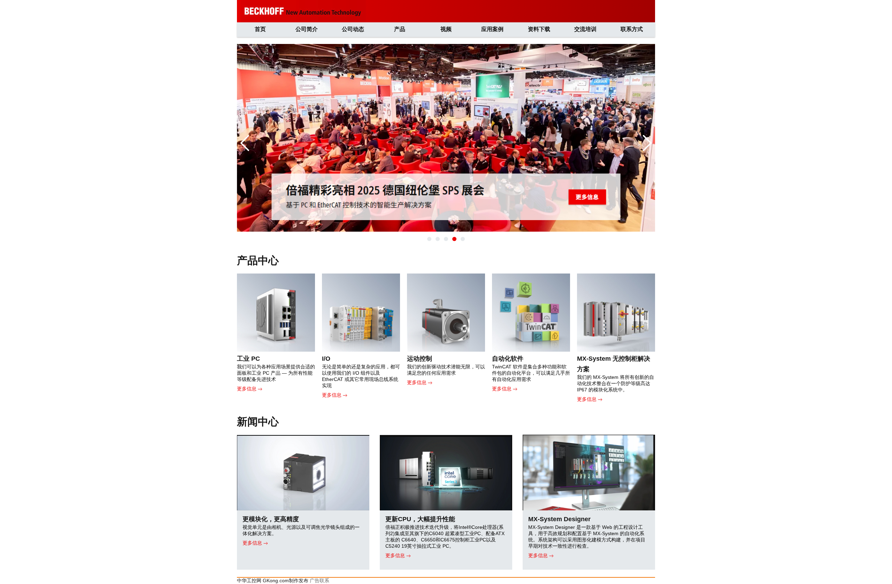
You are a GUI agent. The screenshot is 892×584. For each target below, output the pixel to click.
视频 (446, 29)
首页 (260, 29)
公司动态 (353, 29)
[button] (429, 239)
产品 (399, 29)
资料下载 (539, 29)
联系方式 (632, 29)
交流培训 (585, 29)
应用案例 (492, 29)
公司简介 (306, 29)
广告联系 (319, 580)
